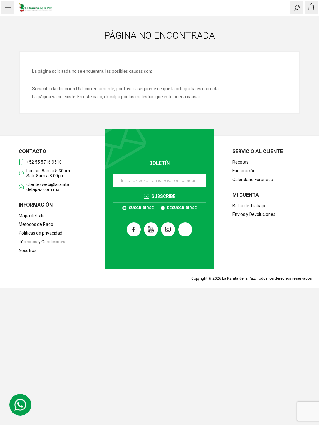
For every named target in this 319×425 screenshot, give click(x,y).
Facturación (243, 170)
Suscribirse (141, 208)
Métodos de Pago (36, 224)
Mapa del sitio (32, 215)
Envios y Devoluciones (253, 214)
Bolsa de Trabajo (248, 205)
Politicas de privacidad (40, 233)
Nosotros (27, 250)
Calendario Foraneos (252, 179)
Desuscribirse (182, 208)
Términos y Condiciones (42, 241)
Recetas (240, 162)
